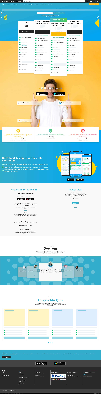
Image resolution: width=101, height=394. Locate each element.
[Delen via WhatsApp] (51, 16)
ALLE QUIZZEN (21, 374)
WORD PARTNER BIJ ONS (39, 376)
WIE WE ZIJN (37, 372)
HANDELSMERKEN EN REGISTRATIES (74, 376)
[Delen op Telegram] (54, 16)
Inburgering (50, 4)
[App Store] (12, 1)
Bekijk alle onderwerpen (41, 63)
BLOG (20, 372)
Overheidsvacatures (10, 4)
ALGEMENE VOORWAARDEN (72, 372)
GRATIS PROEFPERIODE (26, 31)
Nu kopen (42, 32)
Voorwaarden (6, 357)
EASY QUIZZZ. (6, 393)
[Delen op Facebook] (46, 16)
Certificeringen (30, 4)
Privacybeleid (16, 393)
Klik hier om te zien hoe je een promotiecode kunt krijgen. (50, 15)
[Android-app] (59, 94)
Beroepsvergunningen (20, 4)
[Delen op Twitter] (48, 16)
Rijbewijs (44, 4)
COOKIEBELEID (70, 375)
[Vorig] (38, 270)
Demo (74, 203)
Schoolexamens (37, 4)
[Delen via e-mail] (49, 16)
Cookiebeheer (21, 393)
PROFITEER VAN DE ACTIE (59, 12)
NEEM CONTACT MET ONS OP (89, 372)
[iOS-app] (42, 94)
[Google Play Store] (18, 1)
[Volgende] (62, 270)
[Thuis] (10, 371)
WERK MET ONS (38, 375)
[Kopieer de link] (52, 16)
